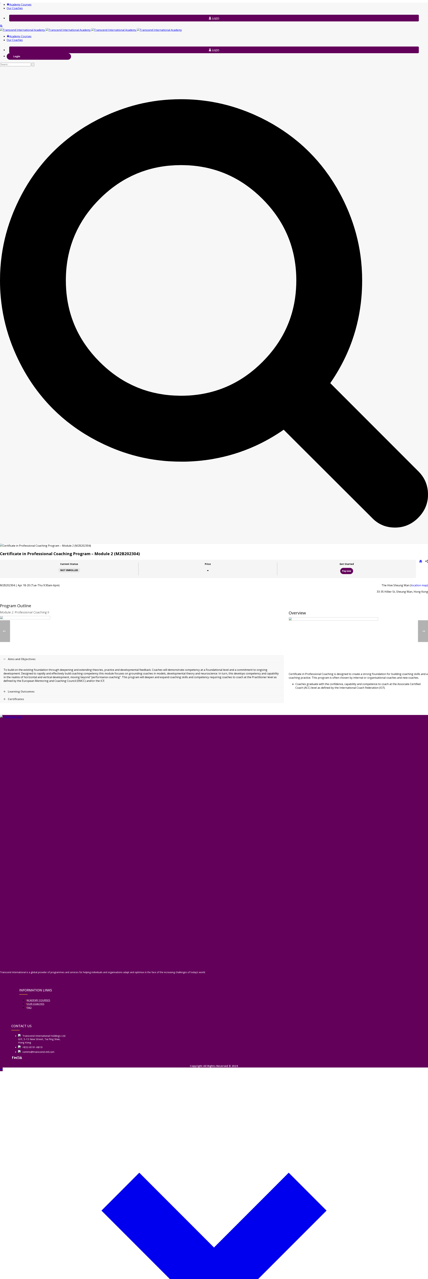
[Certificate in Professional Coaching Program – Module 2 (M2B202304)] (214, 639)
